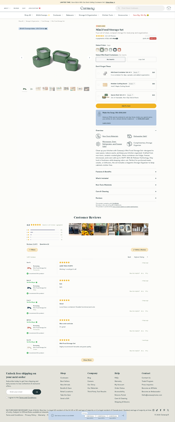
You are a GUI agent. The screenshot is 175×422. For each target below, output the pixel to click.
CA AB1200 (115, 203)
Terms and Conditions (27, 398)
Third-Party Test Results (97, 391)
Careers (91, 381)
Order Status (120, 388)
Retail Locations (66, 391)
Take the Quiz (65, 395)
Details (136, 72)
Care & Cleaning (121, 398)
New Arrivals (65, 385)
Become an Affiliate (149, 388)
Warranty (118, 381)
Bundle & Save (65, 388)
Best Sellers (65, 381)
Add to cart (126, 106)
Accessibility (120, 391)
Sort (129, 257)
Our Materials (93, 388)
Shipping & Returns (122, 402)
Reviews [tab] (32, 244)
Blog (89, 378)
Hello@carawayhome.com (152, 395)
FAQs (117, 378)
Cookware (64, 378)
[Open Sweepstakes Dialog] (46, 28)
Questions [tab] (44, 244)
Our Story (91, 385)
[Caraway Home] (87, 9)
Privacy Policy (30, 415)
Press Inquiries (147, 385)
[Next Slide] (146, 229)
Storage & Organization (32, 21)
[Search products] (119, 8)
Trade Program (147, 381)
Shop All (21, 21)
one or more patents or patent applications (125, 206)
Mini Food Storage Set (39, 269)
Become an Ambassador (151, 391)
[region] (108, 229)
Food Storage (45, 21)
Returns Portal (120, 395)
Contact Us (146, 378)
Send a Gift (64, 398)
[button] (44, 230)
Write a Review (141, 250)
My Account (119, 385)
